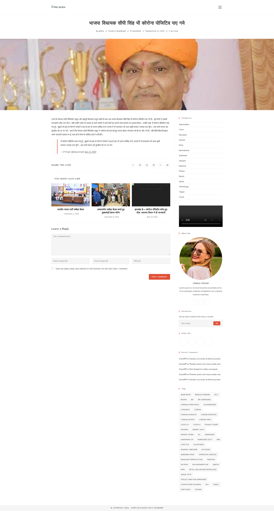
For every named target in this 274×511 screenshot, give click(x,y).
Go (216, 323)
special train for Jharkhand (193, 479)
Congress (185, 409)
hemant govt (198, 429)
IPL (199, 434)
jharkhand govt (205, 439)
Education (183, 135)
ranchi (216, 464)
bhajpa (184, 399)
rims (183, 469)
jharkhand (209, 434)
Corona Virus (205, 419)
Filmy (181, 145)
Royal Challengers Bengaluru (202, 469)
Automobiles (184, 124)
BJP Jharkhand (204, 399)
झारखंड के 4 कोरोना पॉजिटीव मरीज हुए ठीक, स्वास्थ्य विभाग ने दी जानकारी (151, 211)
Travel (181, 197)
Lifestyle (182, 161)
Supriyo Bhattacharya (191, 484)
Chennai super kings (190, 404)
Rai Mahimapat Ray (200, 464)
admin (101, 31)
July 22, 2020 (90, 151)
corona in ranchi (188, 414)
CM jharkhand (210, 404)
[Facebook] (194, 302)
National (182, 166)
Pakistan (211, 459)
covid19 (196, 424)
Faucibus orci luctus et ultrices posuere (205, 359)
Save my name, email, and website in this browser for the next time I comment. (92, 268)
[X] (207, 302)
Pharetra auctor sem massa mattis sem (205, 364)
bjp (192, 399)
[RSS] (209, 341)
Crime (181, 129)
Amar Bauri (186, 394)
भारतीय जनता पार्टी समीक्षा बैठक (70, 210)
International (184, 150)
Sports (181, 181)
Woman (198, 489)
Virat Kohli (186, 489)
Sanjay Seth (186, 474)
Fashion (182, 140)
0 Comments (135, 31)
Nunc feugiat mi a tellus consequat (203, 369)
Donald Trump (211, 424)
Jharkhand (121, 31)
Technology (184, 186)
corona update (188, 419)
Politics (182, 171)
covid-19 (185, 424)
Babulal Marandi (202, 394)
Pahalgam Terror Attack (192, 459)
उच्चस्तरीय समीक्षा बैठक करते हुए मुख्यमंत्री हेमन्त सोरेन (110, 211)
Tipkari (182, 192)
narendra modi (187, 454)
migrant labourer (189, 449)
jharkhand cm (187, 439)
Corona (197, 409)
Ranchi (181, 176)
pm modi (184, 464)
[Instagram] (201, 302)
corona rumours (208, 414)
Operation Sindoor (207, 454)
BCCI (216, 394)
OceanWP (183, 359)
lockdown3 (199, 444)
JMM (218, 439)
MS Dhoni (206, 449)
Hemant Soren (187, 434)
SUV (207, 484)
